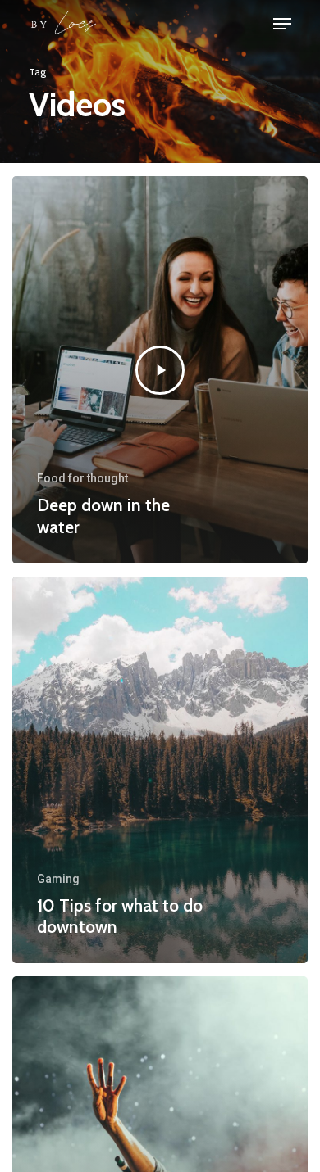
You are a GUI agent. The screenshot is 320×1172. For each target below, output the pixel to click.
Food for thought (82, 478)
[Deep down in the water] (160, 369)
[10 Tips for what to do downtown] (160, 770)
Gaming (58, 878)
